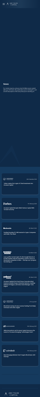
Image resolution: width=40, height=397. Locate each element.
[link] (20, 184)
